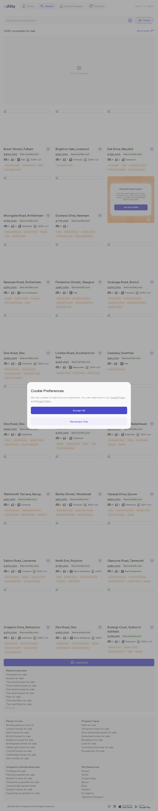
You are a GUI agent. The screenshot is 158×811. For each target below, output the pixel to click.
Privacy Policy (43, 401)
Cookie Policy (117, 397)
